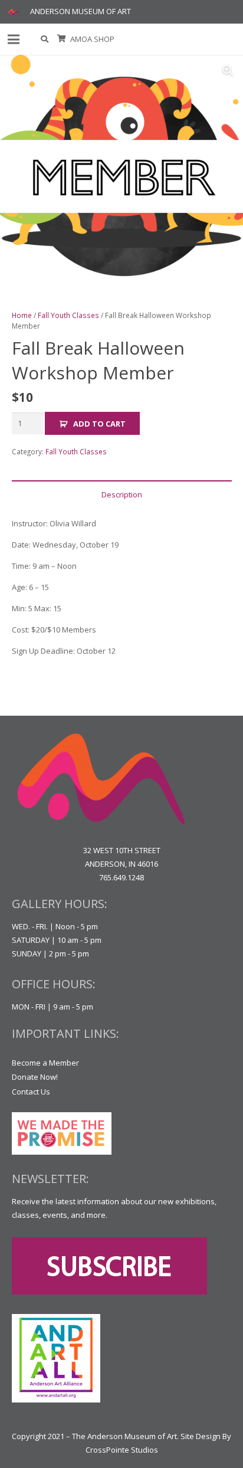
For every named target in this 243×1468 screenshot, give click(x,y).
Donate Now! (35, 1076)
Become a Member (45, 1062)
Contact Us (31, 1091)
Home (22, 315)
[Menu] (14, 39)
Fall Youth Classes (68, 315)
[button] (45, 39)
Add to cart (99, 423)
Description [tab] (121, 494)
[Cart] (61, 39)
